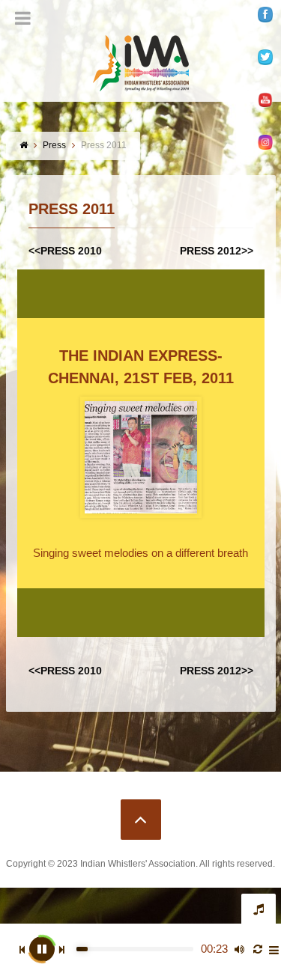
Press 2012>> (216, 251)
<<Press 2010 (65, 251)
